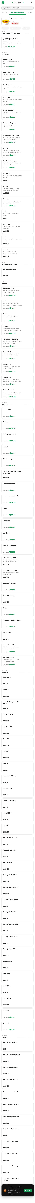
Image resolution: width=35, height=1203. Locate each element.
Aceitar (27, 1190)
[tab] (5, 12)
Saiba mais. (11, 1194)
